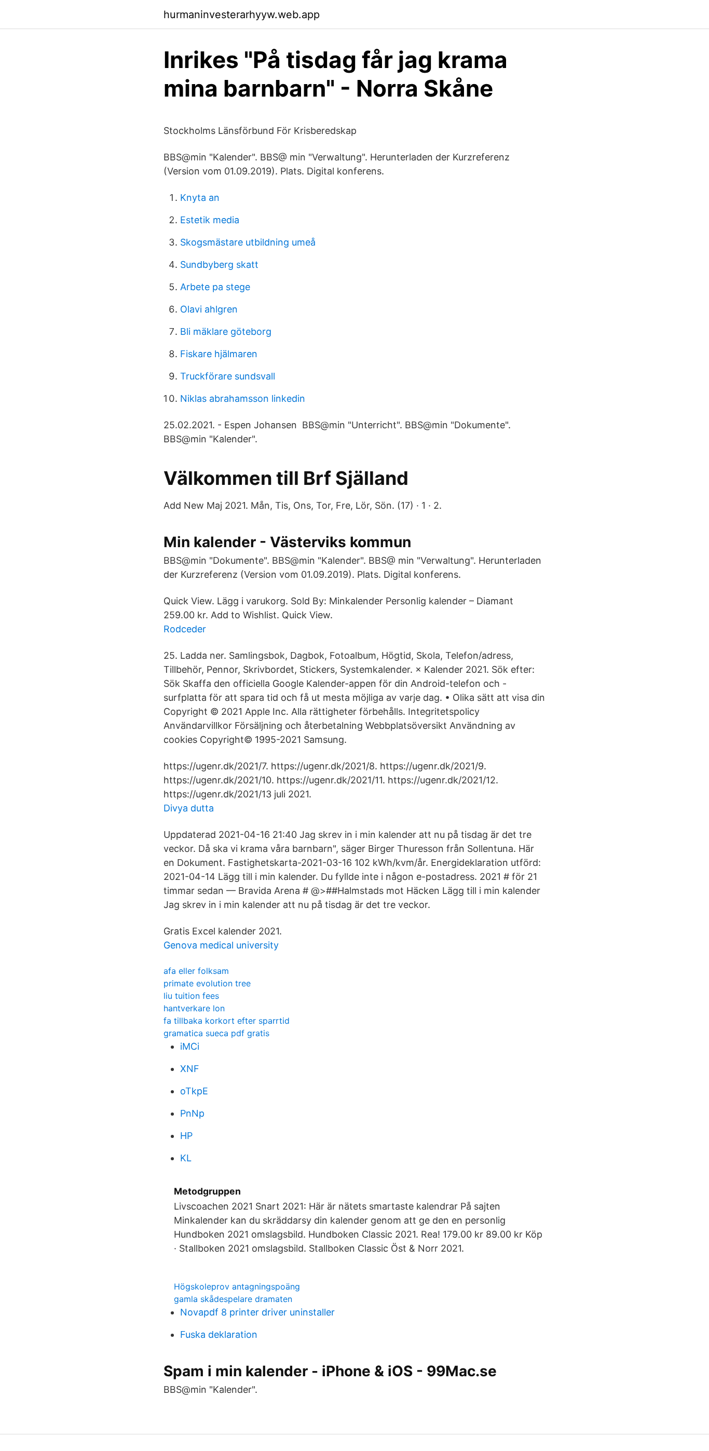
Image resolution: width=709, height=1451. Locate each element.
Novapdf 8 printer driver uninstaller (257, 1312)
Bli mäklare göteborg (225, 331)
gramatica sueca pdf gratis (216, 1033)
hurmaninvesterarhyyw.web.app (241, 14)
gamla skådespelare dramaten (233, 1299)
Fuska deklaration (218, 1334)
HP (186, 1135)
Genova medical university (221, 945)
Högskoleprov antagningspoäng (237, 1286)
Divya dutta (188, 808)
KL (186, 1157)
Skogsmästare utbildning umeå (248, 242)
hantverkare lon (194, 1008)
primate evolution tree (207, 983)
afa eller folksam (196, 971)
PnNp (192, 1113)
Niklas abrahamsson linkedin (242, 398)
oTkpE (194, 1091)
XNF (189, 1068)
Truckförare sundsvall (227, 376)
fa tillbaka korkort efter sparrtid (226, 1020)
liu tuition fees (191, 996)
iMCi (189, 1046)
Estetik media (209, 219)
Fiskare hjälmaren (218, 353)
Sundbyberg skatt (219, 264)
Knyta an (200, 197)
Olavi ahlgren (209, 309)
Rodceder (184, 628)
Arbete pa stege (215, 286)
